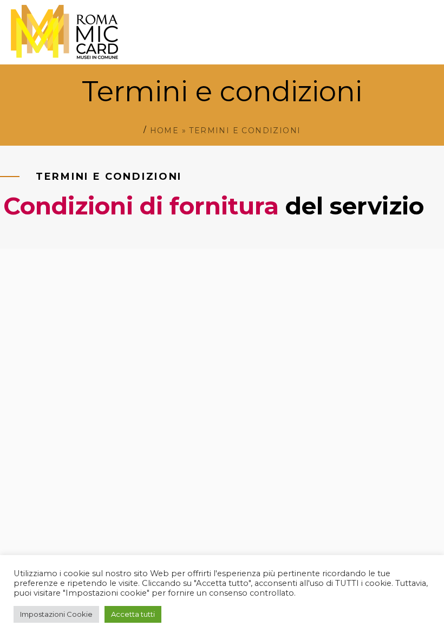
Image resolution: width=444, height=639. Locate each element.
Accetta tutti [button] (133, 614)
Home (164, 130)
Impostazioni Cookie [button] (56, 614)
